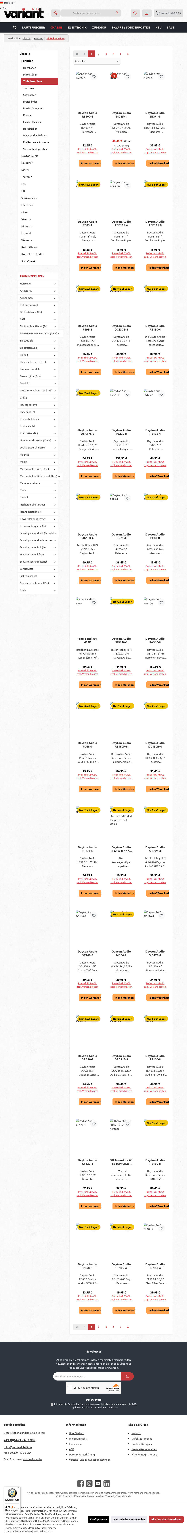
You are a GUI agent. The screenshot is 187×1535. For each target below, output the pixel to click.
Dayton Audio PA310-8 (155, 640)
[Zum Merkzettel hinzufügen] (94, 76)
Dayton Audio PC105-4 (121, 1266)
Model (23, 490)
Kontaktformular (32, 1459)
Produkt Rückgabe (142, 1443)
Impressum (75, 1443)
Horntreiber (30, 128)
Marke (23, 461)
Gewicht (25, 383)
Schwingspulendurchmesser (36, 540)
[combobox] (86, 13)
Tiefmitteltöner (32, 81)
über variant (76, 1433)
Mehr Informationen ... (36, 1510)
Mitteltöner (30, 74)
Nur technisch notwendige (129, 1519)
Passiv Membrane (33, 108)
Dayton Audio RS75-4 (121, 536)
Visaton (26, 219)
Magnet (24, 454)
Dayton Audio (30, 155)
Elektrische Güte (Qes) (33, 361)
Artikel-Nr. (26, 290)
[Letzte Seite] (128, 53)
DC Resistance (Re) (31, 312)
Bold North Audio (32, 254)
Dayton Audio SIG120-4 (155, 953)
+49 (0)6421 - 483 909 (19, 1440)
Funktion (27, 61)
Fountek (26, 233)
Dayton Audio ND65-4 (121, 114)
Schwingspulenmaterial (33, 561)
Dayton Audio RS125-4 (155, 431)
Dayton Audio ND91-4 (155, 114)
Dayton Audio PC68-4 (87, 744)
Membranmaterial (30, 483)
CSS (23, 184)
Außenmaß (26, 297)
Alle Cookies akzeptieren (166, 1519)
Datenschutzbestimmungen (82, 1404)
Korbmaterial (27, 426)
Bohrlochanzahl (29, 304)
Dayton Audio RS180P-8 (121, 744)
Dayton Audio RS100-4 (87, 114)
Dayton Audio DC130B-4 (155, 744)
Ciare (24, 212)
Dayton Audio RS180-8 (155, 1162)
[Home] (14, 27)
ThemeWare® (123, 1496)
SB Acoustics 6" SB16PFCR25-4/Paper (121, 1162)
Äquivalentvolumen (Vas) (34, 582)
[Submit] (127, 1376)
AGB (134, 1404)
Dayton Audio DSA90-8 (87, 1057)
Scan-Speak (28, 261)
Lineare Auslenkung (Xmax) (35, 440)
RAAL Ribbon (29, 247)
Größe (23, 397)
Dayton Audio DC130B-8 (121, 327)
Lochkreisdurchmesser (33, 447)
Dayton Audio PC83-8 (155, 536)
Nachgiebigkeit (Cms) (32, 504)
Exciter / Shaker (32, 121)
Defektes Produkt (141, 1438)
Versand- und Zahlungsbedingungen (89, 1459)
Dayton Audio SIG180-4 (87, 536)
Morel (25, 169)
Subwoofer (29, 94)
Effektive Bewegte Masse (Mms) (38, 333)
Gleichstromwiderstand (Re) (36, 390)
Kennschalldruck (29, 418)
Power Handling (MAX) (33, 518)
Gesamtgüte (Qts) (30, 376)
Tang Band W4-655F (87, 640)
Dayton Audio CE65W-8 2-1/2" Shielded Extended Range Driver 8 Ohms (121, 849)
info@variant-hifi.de (18, 1447)
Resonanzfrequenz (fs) (33, 525)
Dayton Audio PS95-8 (87, 327)
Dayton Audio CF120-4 (87, 1162)
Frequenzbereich (30, 369)
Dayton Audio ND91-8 (87, 849)
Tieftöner (28, 88)
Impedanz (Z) (27, 411)
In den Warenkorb (91, 163)
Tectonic (26, 176)
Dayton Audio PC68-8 (87, 1266)
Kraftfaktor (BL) (29, 433)
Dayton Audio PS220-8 (121, 431)
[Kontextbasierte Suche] (55, 13)
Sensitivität (26, 568)
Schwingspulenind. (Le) (33, 547)
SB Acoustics (29, 198)
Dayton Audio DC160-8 (87, 953)
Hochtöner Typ (28, 404)
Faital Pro (27, 205)
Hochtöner (29, 67)
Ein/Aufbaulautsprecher (36, 142)
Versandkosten (86, 1492)
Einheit (24, 354)
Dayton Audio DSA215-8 (121, 1057)
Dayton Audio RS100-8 (155, 1057)
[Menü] (18, 1488)
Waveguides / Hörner (35, 135)
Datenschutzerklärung (82, 1454)
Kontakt (136, 1433)
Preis (23, 590)
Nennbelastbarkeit (30, 511)
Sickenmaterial (28, 575)
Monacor (27, 226)
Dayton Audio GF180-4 (155, 1266)
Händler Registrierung (144, 1454)
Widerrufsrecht (78, 1438)
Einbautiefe (26, 340)
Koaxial (27, 115)
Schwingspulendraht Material (37, 533)
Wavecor (26, 240)
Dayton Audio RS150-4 (155, 327)
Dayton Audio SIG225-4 (155, 849)
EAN (22, 319)
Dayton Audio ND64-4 (121, 953)
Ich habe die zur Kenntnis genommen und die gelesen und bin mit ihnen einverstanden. (95, 1405)
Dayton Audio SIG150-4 (121, 640)
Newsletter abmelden (144, 1449)
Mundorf (27, 162)
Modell (24, 497)
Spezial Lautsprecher (35, 148)
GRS (23, 191)
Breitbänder (30, 101)
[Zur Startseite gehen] (24, 13)
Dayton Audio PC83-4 (87, 223)
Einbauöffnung (28, 347)
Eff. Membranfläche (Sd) (33, 326)
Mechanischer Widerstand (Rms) (38, 476)
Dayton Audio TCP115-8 (155, 223)
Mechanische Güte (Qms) (34, 468)
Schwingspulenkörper (32, 554)
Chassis (25, 53)
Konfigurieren (98, 1519)
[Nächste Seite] (120, 53)
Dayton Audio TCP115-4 (121, 223)
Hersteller (26, 283)
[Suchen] (117, 13)
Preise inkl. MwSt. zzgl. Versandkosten (87, 150)
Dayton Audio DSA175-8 (87, 431)
